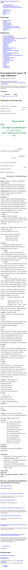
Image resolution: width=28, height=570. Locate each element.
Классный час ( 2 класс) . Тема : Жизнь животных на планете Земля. (12, 493)
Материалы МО (7, 49)
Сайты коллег (6, 28)
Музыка (5, 51)
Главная (5, 21)
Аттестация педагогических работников (12, 7)
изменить (5, 565)
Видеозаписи (6, 67)
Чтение (5, 63)
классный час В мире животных (6, 485)
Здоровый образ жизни (8, 39)
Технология (6, 61)
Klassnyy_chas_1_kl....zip (7, 96)
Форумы (5, 30)
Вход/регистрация (7, 20)
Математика (6, 46)
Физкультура (6, 62)
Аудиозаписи (6, 66)
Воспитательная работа (8, 37)
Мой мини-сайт (7, 22)
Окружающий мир (7, 54)
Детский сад (6, 9)
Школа (4, 12)
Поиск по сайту (7, 25)
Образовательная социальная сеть (11, 1)
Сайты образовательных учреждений (12, 27)
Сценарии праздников (8, 60)
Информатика (6, 43)
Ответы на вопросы (7, 23)
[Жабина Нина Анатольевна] (7, 555)
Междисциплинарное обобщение (11, 50)
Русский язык (6, 58)
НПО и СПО (6, 13)
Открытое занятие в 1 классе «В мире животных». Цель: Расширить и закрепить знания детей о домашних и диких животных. (13, 535)
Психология (6, 56)
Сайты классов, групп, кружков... (11, 26)
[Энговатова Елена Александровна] (9, 81)
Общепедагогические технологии (11, 52)
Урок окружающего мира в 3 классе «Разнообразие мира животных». (12, 507)
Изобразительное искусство (9, 40)
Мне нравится (6, 546)
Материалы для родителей (9, 47)
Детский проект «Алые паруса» (10, 6)
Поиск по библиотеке (8, 35)
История (5, 44)
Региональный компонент (9, 57)
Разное (4, 65)
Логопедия (5, 45)
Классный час (5, 558)
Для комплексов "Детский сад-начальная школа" (14, 38)
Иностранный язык (7, 41)
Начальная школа (7, 10)
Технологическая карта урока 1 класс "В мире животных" (11, 515)
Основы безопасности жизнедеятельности (13, 55)
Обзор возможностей (8, 4)
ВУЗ (4, 14)
